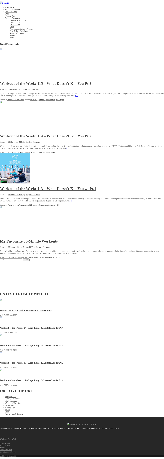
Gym (7, 14)
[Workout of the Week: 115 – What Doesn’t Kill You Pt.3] (15, 78)
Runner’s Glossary (17, 33)
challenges (60, 100)
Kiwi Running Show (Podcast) (21, 29)
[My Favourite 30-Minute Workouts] (15, 235)
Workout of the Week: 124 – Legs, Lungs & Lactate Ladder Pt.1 (31, 380)
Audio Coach (10, 405)
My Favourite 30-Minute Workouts (29, 241)
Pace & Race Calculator (19, 31)
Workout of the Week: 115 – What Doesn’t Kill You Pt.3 (45, 83)
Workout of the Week (18, 20)
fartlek (36, 257)
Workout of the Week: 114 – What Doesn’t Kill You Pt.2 (45, 136)
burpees (42, 100)
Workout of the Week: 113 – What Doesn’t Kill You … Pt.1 (48, 188)
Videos (12, 37)
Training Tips (15, 22)
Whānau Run (10, 16)
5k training (34, 100)
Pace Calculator (6, 450)
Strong (12, 35)
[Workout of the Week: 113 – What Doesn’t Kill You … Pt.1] (15, 183)
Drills (12, 27)
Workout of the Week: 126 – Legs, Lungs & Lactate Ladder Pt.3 (31, 345)
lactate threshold (45, 257)
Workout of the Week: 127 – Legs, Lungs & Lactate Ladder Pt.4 (31, 328)
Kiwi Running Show (8, 452)
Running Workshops (12, 9)
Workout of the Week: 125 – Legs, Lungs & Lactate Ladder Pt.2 (31, 363)
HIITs (58, 205)
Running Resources (12, 18)
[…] (76, 96)
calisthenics (50, 100)
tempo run (56, 257)
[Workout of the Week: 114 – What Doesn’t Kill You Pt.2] (15, 130)
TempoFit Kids (10, 7)
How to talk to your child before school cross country (26, 310)
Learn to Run (15, 25)
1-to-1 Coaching (11, 12)
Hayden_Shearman (31, 89)
